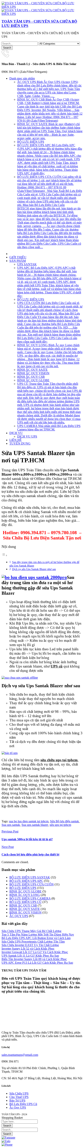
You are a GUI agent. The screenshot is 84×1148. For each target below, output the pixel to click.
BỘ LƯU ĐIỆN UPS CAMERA (30, 898)
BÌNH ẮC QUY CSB (23, 905)
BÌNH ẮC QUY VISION (25, 912)
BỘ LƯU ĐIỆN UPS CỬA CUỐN (31, 884)
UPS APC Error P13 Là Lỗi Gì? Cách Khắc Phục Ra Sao (37, 962)
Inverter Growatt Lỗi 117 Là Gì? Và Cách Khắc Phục (35, 952)
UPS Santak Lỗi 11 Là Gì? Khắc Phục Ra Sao (30, 955)
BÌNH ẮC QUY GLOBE (25, 891)
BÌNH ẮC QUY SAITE (24, 909)
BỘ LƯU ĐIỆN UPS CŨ (25, 902)
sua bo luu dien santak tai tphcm (28, 821)
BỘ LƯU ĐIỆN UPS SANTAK (29, 877)
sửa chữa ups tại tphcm (59, 760)
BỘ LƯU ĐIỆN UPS (22, 888)
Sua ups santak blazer (34, 824)
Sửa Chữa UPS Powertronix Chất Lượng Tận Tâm (33, 941)
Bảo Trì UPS (17, 1100)
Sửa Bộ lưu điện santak (64, 821)
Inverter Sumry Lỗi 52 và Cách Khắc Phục (28, 948)
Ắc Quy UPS (17, 1107)
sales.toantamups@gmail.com (20, 1054)
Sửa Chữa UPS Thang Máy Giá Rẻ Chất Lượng (31, 931)
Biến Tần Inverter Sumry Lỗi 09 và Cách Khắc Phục (34, 959)
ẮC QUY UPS (18, 916)
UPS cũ (57, 666)
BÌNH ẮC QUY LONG (24, 895)
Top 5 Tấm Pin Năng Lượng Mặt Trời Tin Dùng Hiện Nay (38, 934)
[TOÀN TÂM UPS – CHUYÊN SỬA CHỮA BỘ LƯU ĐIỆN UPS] (42, 6)
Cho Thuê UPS (19, 1097)
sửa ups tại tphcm (60, 824)
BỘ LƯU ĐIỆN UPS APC (26, 880)
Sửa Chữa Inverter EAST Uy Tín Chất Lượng (30, 945)
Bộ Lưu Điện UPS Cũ (23, 1104)
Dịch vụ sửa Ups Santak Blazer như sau (34, 569)
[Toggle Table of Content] (4, 555)
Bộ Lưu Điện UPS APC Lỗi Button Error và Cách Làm (36, 938)
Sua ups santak (11, 824)
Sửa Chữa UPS (19, 1093)
